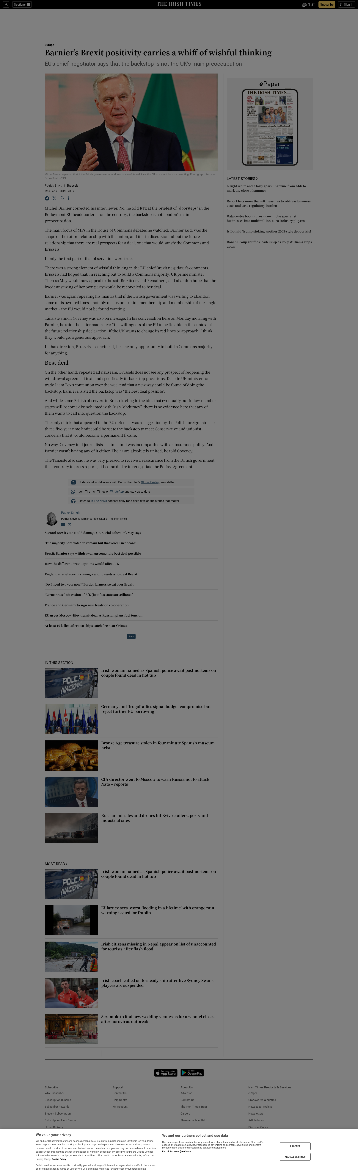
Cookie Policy (59, 1159)
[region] (179, 1152)
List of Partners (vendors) (176, 1151)
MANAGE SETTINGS (295, 1156)
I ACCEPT (295, 1146)
